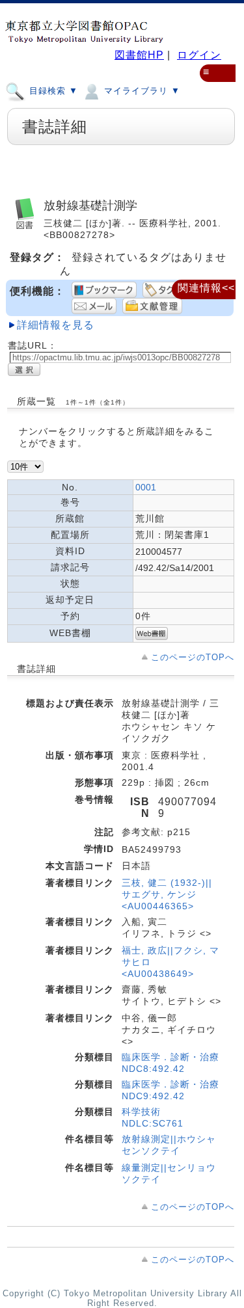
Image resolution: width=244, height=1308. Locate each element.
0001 (145, 487)
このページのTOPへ (192, 657)
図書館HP (139, 54)
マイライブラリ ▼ (140, 91)
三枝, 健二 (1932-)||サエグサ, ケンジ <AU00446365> (167, 894)
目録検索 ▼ (52, 91)
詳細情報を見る (55, 324)
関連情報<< (206, 287)
